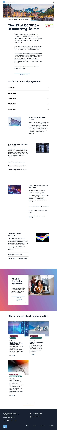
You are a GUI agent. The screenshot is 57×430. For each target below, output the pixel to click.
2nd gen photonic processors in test (17, 258)
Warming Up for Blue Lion (15, 254)
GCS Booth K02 (23, 74)
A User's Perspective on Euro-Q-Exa (17, 169)
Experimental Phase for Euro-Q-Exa (17, 166)
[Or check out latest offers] (40, 275)
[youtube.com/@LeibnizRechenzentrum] (15, 420)
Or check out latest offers (19, 299)
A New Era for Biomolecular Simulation (38, 206)
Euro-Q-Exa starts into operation (16, 162)
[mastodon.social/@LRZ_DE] (11, 420)
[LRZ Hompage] (8, 2)
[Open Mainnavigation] (53, 2)
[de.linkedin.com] (4, 420)
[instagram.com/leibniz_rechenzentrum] (8, 420)
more (29, 403)
